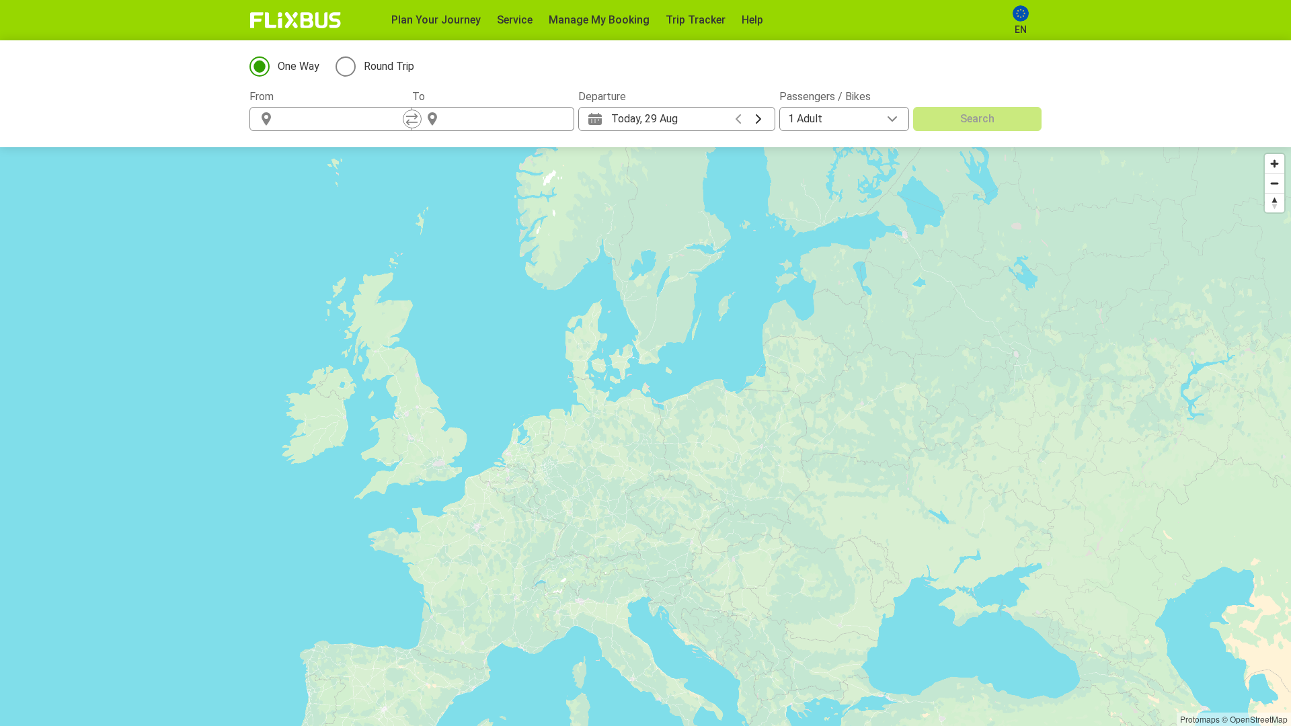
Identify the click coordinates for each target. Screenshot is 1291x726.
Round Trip (389, 66)
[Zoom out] (1274, 183)
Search (977, 118)
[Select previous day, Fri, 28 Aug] (738, 119)
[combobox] (342, 119)
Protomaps (1200, 719)
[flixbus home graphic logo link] (295, 20)
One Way (298, 66)
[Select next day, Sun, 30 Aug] (758, 119)
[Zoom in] (1274, 163)
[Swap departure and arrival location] (412, 119)
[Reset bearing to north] (1274, 202)
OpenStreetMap (1259, 719)
